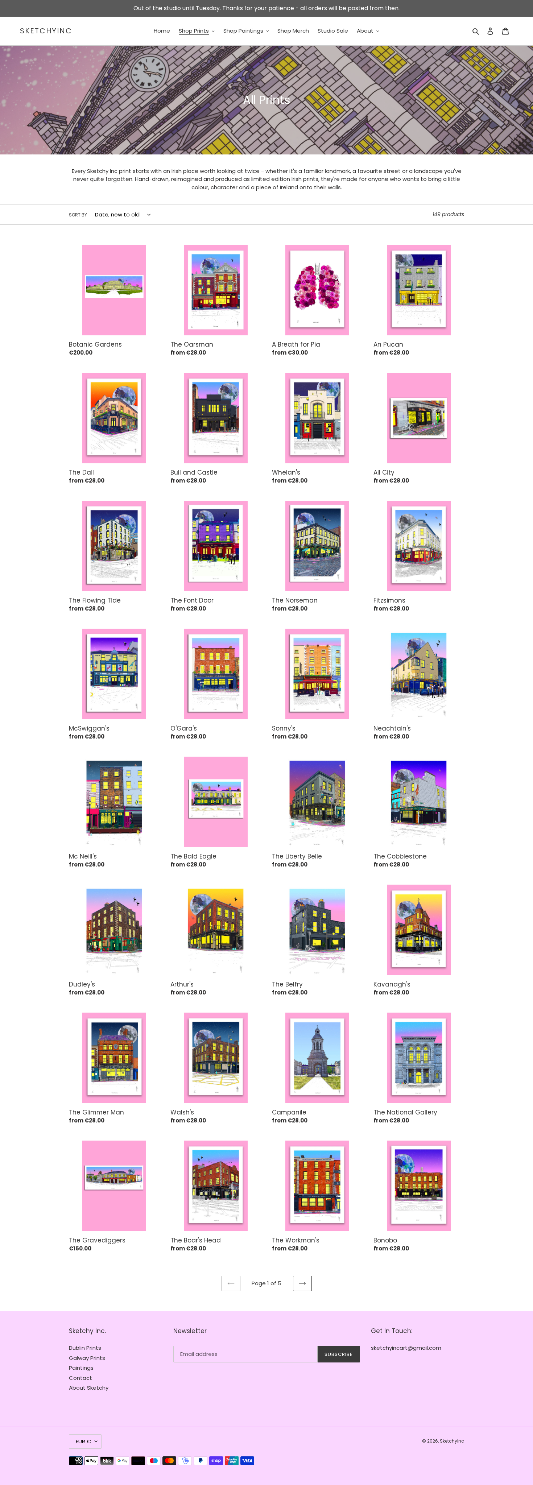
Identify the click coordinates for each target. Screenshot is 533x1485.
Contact (80, 1378)
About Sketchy (88, 1387)
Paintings (81, 1368)
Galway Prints (87, 1358)
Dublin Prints (85, 1348)
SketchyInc (46, 30)
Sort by (78, 215)
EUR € (83, 1441)
